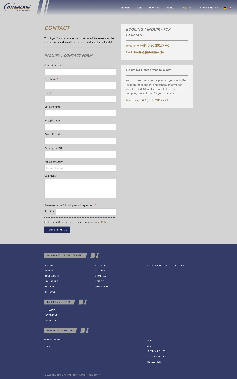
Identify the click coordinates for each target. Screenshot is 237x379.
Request (186, 8)
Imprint (152, 340)
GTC (149, 346)
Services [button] (126, 8)
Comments (50, 175)
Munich (100, 270)
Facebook (50, 320)
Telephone (51, 79)
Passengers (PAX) (53, 148)
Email (48, 93)
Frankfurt (51, 281)
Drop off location (53, 134)
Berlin (48, 265)
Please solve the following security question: (70, 205)
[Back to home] (24, 8)
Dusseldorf (52, 276)
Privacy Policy (100, 222)
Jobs (47, 346)
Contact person (54, 65)
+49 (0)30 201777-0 (207, 8)
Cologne (101, 265)
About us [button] (154, 8)
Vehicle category (53, 162)
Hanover (50, 292)
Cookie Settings (157, 356)
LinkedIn (50, 309)
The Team (171, 8)
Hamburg (50, 286)
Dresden (49, 270)
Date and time (52, 106)
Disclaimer (154, 361)
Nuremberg (102, 286)
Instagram (51, 315)
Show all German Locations (165, 265)
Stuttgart (102, 276)
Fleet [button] (140, 8)
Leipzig (99, 281)
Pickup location (52, 120)
